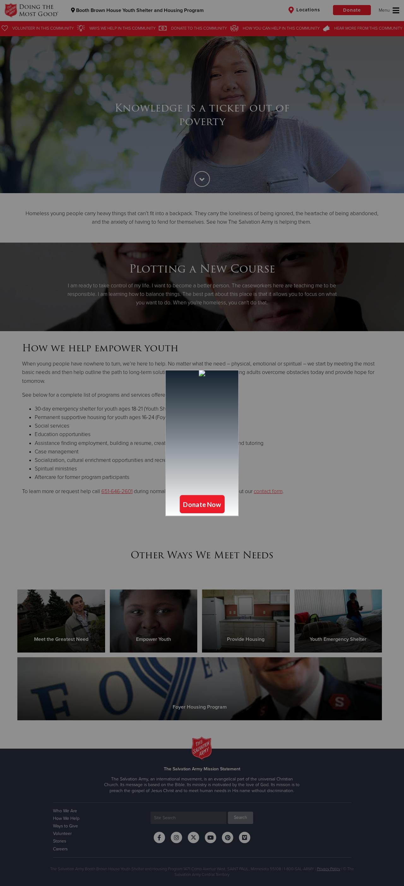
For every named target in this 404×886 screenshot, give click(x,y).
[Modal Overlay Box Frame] (202, 443)
